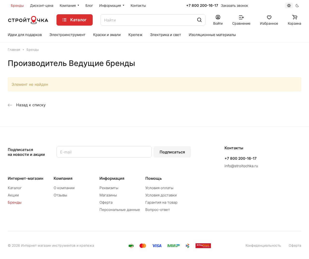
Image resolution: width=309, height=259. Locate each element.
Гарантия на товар (161, 202)
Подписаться (172, 152)
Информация (111, 178)
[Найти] (199, 20)
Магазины (108, 195)
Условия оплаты (159, 188)
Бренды (14, 202)
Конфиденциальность (263, 245)
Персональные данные (119, 209)
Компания (63, 178)
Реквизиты (108, 188)
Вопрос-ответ (157, 209)
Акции (13, 195)
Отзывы (60, 195)
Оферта (105, 202)
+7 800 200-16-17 (202, 5)
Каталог (15, 188)
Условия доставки (161, 195)
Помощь (153, 178)
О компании (64, 188)
